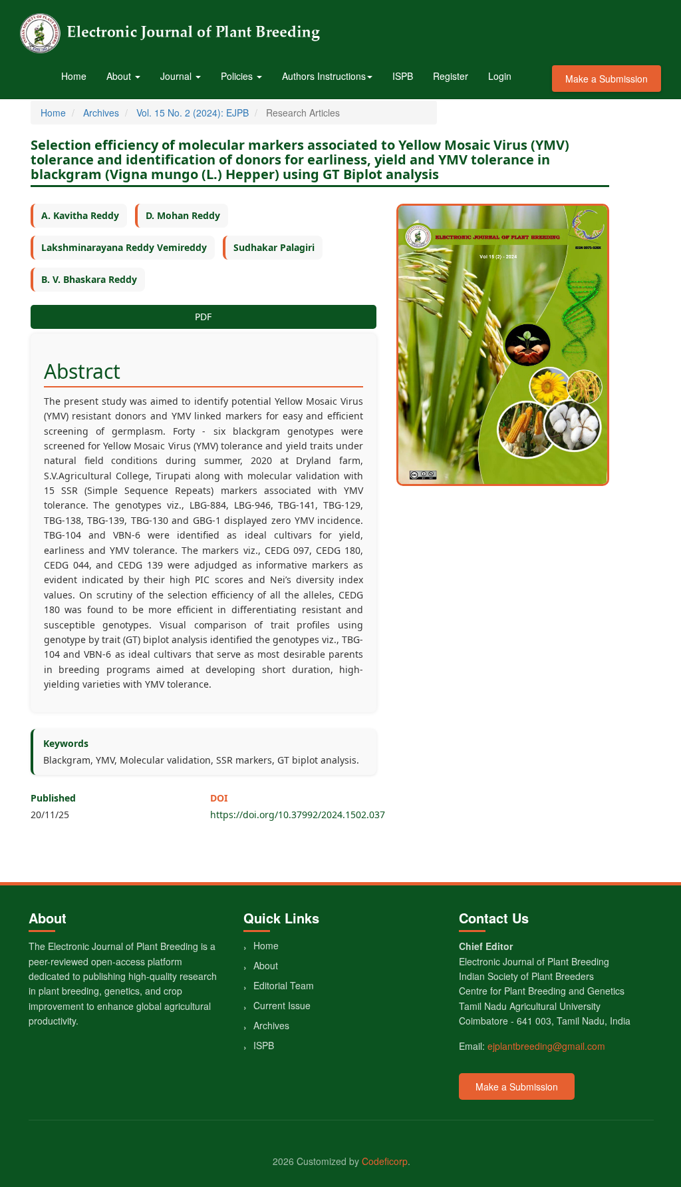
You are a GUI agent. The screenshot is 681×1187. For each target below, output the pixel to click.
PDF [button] (203, 316)
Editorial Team (283, 985)
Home (73, 76)
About (265, 965)
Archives (101, 112)
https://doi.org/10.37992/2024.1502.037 (297, 814)
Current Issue (282, 1005)
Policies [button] (238, 76)
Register (450, 76)
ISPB (402, 76)
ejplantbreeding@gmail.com (546, 1046)
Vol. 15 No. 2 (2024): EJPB (192, 112)
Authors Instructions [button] (324, 76)
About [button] (120, 76)
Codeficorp (385, 1161)
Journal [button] (177, 76)
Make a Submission (606, 78)
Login (499, 76)
